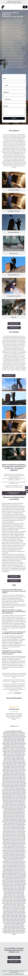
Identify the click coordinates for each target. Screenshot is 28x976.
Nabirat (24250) (5, 917)
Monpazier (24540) (6, 928)
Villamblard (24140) (14, 735)
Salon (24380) (21, 767)
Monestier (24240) (20, 930)
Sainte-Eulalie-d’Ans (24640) (16, 777)
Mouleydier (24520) (16, 919)
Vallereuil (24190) (14, 744)
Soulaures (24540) (11, 754)
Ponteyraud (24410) (17, 900)
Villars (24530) (6, 735)
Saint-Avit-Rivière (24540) (11, 874)
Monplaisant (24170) (19, 927)
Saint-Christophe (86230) (12, 866)
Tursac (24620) (13, 746)
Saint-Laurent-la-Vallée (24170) (9, 832)
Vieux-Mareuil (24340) (6, 736)
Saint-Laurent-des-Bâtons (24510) (10, 835)
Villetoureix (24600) (13, 732)
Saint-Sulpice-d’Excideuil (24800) (19, 783)
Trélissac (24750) (6, 747)
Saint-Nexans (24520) (17, 808)
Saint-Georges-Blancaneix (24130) (14, 851)
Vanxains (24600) (22, 743)
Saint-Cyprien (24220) (17, 861)
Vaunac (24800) (13, 741)
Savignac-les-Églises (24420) (18, 762)
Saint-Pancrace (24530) (8, 808)
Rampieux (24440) (7, 893)
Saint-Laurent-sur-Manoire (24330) (17, 831)
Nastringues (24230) (20, 913)
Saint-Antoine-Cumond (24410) (12, 881)
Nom (5, 78)
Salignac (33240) (5, 770)
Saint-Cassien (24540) (17, 869)
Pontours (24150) (9, 900)
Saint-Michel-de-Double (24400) (18, 811)
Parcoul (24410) (6, 909)
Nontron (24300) (21, 911)
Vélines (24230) (6, 741)
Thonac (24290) (11, 748)
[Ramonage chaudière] (13, 180)
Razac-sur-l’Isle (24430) (16, 890)
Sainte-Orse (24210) (20, 771)
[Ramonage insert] (13, 243)
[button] (10, 726)
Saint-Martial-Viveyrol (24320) (8, 821)
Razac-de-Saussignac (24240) (17, 892)
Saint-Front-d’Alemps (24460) (12, 855)
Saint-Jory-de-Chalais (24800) (9, 840)
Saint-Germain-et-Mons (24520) (14, 846)
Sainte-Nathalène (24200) (8, 773)
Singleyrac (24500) (20, 756)
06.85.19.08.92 (16, 1)
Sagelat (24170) (6, 886)
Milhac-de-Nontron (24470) (9, 932)
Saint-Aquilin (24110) (17, 878)
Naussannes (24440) (11, 913)
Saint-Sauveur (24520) (7, 790)
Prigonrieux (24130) (7, 896)
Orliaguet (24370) (14, 909)
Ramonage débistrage (13, 232)
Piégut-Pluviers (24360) (11, 903)
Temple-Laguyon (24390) (16, 751)
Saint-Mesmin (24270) (8, 812)
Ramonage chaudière (13, 190)
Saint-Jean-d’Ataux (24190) (13, 843)
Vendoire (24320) (20, 740)
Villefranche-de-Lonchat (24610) (18, 733)
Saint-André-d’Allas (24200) (17, 882)
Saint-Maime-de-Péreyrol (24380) (18, 827)
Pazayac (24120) (9, 907)
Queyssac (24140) (16, 893)
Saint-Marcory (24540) (12, 825)
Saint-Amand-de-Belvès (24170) (9, 885)
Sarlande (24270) (14, 767)
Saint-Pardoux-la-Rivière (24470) (10, 804)
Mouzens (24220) (21, 917)
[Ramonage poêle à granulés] (13, 286)
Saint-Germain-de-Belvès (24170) (14, 848)
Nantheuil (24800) (14, 915)
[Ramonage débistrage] (13, 222)
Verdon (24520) (13, 740)
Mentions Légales (14, 972)
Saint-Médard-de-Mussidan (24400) (14, 813)
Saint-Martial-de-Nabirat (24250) (14, 823)
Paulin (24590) (22, 908)
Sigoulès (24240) (15, 758)
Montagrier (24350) (20, 923)
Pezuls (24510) (19, 903)
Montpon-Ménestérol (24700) (12, 920)
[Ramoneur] (13, 307)
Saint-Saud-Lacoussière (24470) (19, 790)
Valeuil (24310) (22, 744)
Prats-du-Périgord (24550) (19, 897)
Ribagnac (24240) (7, 890)
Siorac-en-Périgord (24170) (19, 755)
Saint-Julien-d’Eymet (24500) (9, 836)
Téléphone (6, 92)
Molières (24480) (15, 931)
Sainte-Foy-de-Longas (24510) (12, 775)
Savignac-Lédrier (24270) (7, 763)
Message (5, 106)
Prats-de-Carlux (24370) (8, 899)
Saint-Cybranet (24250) (14, 862)
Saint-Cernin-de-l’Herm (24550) (12, 867)
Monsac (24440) (11, 927)
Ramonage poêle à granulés (14, 296)
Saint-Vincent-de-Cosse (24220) (12, 782)
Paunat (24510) (15, 908)
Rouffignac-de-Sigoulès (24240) (10, 889)
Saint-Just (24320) (21, 835)
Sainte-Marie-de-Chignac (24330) (10, 774)
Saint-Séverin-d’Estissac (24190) (16, 786)
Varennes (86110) (21, 741)
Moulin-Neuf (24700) (7, 919)
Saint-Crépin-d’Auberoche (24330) (13, 865)
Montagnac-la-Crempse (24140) (11, 924)
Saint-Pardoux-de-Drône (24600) (16, 805)
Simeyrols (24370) (7, 758)
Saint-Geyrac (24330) (15, 844)
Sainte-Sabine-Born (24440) (9, 771)
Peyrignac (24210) (7, 905)
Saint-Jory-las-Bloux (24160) (19, 839)
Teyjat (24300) (17, 750)
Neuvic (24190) (16, 912)
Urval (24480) (6, 746)
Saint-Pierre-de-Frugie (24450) (12, 798)
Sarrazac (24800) (6, 766)
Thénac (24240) (10, 750)
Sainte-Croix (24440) (18, 778)
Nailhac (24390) (14, 916)
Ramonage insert (14, 253)
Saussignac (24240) (21, 765)
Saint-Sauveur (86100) (10, 789)
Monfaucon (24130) (11, 930)
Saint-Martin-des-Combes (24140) (17, 817)
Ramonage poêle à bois (13, 274)
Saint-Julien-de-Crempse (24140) (13, 838)
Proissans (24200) (20, 894)
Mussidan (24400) (13, 917)
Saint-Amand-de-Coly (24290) (19, 884)
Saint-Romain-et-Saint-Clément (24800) (10, 792)
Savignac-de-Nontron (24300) (19, 763)
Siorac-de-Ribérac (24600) (9, 756)
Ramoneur (13, 317)
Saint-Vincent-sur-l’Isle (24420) (15, 779)
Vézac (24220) (15, 736)
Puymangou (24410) (11, 894)
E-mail (7, 85)
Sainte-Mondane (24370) (19, 773)
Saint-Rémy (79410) (16, 793)
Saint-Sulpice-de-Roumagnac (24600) (10, 785)
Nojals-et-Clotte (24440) (8, 912)
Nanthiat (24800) (6, 915)
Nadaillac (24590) (22, 916)
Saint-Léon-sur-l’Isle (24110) (13, 829)
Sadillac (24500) (13, 886)
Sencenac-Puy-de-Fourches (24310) (14, 760)
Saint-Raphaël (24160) (11, 794)
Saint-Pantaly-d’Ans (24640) (20, 806)
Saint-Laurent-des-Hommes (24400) (17, 834)
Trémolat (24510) (20, 746)
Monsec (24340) (16, 926)
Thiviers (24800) (18, 748)
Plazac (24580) (9, 901)
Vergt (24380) (6, 740)
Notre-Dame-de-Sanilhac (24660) (10, 911)
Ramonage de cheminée (14, 211)
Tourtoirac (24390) (15, 747)
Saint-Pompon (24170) (11, 797)
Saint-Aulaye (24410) (10, 876)
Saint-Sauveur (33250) (20, 789)
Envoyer (14, 118)
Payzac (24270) (17, 907)
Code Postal (8, 99)
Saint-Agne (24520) (21, 885)
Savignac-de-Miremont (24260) (9, 765)
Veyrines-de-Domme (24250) (13, 737)
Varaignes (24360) (14, 743)
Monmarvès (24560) (15, 928)
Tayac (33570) (10, 752)
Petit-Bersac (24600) (15, 905)
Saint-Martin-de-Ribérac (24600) (10, 819)
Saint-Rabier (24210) (20, 794)
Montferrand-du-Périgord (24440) (13, 922)
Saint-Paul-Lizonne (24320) (16, 801)
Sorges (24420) (10, 755)
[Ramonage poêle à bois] (13, 265)
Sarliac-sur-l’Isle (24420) (15, 766)
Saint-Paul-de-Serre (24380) (19, 802)
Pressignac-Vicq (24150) (8, 897)
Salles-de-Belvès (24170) (8, 769)
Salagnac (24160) (13, 770)
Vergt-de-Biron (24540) (20, 739)
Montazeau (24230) (11, 923)
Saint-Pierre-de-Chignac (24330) (15, 800)
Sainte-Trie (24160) (22, 770)
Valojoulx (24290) (6, 744)
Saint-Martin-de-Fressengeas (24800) (17, 820)
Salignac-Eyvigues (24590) (19, 769)
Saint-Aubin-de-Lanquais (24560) (13, 877)
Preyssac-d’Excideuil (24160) (18, 896)
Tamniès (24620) (17, 752)
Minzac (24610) (22, 931)
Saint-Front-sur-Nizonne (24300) (16, 853)
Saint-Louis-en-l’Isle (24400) (9, 828)
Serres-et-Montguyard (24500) (13, 759)
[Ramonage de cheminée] (13, 201)
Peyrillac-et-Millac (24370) (18, 904)
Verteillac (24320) (10, 739)
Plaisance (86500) (17, 901)
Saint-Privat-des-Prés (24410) (8, 796)
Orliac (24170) (21, 909)
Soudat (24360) (18, 754)
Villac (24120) (21, 735)
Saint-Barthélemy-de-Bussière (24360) (14, 871)
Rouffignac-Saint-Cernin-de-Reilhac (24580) (15, 888)
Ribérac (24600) (21, 889)
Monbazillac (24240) (6, 931)
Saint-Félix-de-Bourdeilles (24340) (14, 858)
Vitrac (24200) (6, 732)
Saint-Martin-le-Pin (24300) (12, 816)
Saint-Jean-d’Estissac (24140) (12, 842)
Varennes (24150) (6, 743)
